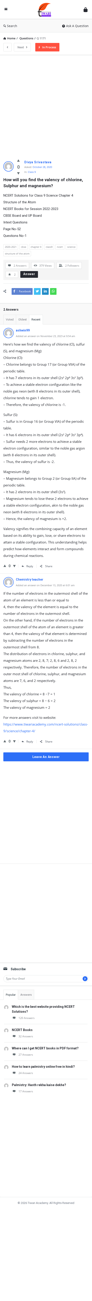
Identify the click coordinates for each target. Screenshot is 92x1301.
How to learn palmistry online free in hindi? (43, 1066)
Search (12, 26)
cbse (23, 246)
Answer (29, 274)
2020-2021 (11, 246)
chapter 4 (36, 246)
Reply (29, 566)
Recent (35, 319)
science (71, 246)
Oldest (22, 319)
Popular (11, 994)
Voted (10, 319)
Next (20, 47)
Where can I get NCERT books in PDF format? (45, 1048)
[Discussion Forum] (45, 9)
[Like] (18, 160)
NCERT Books (22, 1030)
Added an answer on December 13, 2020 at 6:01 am (45, 585)
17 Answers (26, 1091)
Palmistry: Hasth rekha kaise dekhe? (39, 1085)
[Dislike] (18, 173)
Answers (26, 994)
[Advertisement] (46, 105)
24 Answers (26, 1073)
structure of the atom (17, 253)
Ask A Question (77, 26)
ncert (60, 246)
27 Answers (26, 1055)
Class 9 (32, 172)
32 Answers (26, 1036)
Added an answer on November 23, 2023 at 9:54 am (45, 336)
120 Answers (27, 1018)
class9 (49, 246)
